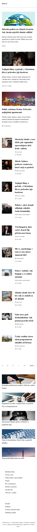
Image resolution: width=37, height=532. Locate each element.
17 (24, 365)
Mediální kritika (19, 324)
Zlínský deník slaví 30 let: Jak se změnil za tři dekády (24, 296)
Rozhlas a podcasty (20, 170)
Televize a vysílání (7, 86)
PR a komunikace (6, 126)
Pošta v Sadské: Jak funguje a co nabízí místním (24, 274)
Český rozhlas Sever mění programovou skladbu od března (24, 339)
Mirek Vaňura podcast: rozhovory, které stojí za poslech (24, 164)
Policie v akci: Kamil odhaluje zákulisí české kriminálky (24, 208)
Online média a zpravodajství (22, 214)
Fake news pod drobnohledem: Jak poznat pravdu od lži (24, 317)
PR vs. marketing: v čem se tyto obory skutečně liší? (24, 252)
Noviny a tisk (18, 152)
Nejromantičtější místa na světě (13, 458)
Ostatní (4, 46)
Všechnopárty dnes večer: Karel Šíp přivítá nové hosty (23, 230)
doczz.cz (4, 3)
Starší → (32, 365)
